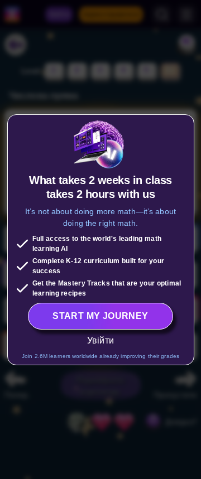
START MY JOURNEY (100, 316)
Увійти (100, 340)
